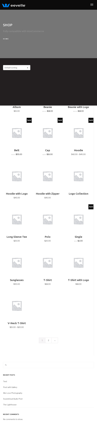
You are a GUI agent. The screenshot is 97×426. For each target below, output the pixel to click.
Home (6, 39)
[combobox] (16, 67)
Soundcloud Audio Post (13, 399)
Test (5, 381)
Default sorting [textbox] (10, 68)
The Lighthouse (10, 405)
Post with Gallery (10, 387)
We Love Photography (12, 393)
